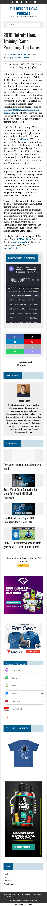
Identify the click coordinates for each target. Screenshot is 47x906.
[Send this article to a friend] (14, 346)
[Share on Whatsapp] (14, 351)
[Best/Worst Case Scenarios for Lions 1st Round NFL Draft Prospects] (23, 485)
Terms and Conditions (23, 904)
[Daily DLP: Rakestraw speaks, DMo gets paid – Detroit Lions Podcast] (23, 538)
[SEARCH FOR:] (23, 24)
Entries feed (9, 877)
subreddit (13, 248)
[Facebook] (30, 1)
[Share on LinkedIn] (14, 341)
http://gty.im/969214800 (16, 57)
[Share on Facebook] (14, 336)
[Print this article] (32, 346)
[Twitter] (12, 1)
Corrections (37, 894)
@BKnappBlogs (24, 239)
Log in (6, 874)
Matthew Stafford (12, 109)
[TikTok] (21, 1)
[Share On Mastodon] (32, 351)
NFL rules (24, 139)
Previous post (25, 361)
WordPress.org (10, 883)
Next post (21, 365)
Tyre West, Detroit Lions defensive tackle (22, 466)
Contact (8, 897)
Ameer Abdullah (30, 109)
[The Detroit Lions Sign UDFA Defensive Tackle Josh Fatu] (23, 513)
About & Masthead (9, 894)
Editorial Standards (24, 894)
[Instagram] (26, 1)
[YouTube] (17, 1)
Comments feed (11, 880)
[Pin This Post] (32, 341)
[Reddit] (35, 1)
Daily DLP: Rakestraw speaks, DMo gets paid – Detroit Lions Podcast (22, 544)
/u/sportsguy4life (20, 242)
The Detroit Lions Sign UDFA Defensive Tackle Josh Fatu (19, 520)
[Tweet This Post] (32, 336)
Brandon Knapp (19, 54)
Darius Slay (9, 112)
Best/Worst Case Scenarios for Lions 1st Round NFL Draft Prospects (20, 493)
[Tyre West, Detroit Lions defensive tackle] (23, 460)
